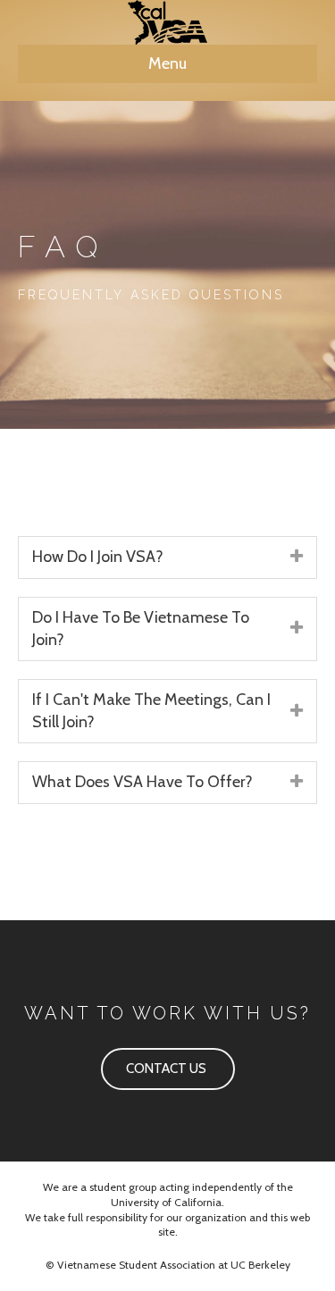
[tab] (167, 557)
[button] (168, 1069)
